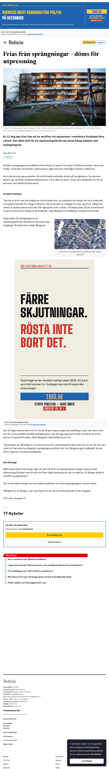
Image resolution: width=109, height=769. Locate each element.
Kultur (58, 768)
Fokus (58, 764)
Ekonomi (6, 768)
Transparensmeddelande (34, 34)
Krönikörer (59, 756)
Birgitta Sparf (8, 744)
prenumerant (28, 529)
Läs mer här (96, 754)
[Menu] (5, 42)
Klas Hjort (6, 726)
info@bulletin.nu (17, 694)
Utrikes (5, 764)
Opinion (58, 760)
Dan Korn (6, 728)
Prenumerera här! (11, 710)
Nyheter (6, 756)
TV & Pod (6, 760)
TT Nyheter (8, 157)
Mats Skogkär (7, 723)
